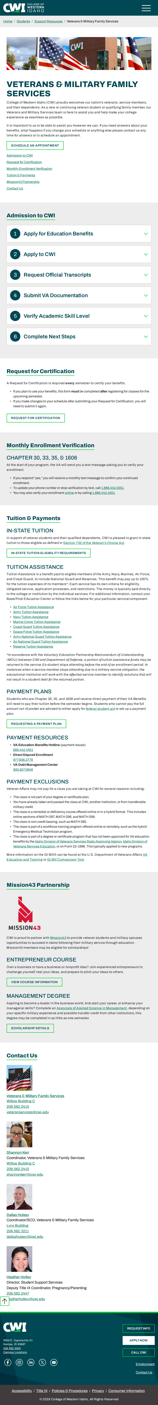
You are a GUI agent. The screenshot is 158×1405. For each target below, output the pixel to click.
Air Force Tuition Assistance (33, 607)
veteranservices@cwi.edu (28, 1112)
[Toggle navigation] (146, 8)
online (69, 493)
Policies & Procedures (70, 1391)
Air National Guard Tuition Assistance (40, 641)
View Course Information (34, 982)
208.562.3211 (18, 1231)
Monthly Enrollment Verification (29, 168)
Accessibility (22, 1391)
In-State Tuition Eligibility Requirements (48, 553)
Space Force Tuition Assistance (36, 631)
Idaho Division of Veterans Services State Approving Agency (78, 841)
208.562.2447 (18, 1293)
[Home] (14, 1327)
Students (23, 21)
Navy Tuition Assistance (30, 617)
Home (7, 21)
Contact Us (15, 188)
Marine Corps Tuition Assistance (36, 622)
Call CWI (138, 1352)
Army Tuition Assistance (31, 612)
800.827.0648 (23, 769)
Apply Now (139, 1340)
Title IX (42, 1391)
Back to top (4, 1301)
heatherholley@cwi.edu (26, 1299)
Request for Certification (24, 162)
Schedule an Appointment (35, 145)
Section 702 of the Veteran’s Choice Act (93, 543)
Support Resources (48, 21)
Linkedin (30, 1362)
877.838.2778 (23, 759)
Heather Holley (19, 1277)
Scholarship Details (30, 1028)
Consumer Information (126, 1391)
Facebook (7, 1362)
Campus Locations (15, 1352)
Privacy (98, 1391)
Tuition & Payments (21, 175)
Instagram (19, 1362)
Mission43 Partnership (23, 182)
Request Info (138, 1328)
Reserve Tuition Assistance (33, 646)
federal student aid (100, 708)
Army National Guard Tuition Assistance (42, 636)
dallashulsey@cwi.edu (25, 1237)
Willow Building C (21, 1101)
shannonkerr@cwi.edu (25, 1174)
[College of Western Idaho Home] (23, 7)
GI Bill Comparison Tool (65, 859)
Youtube (53, 1362)
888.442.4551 (23, 750)
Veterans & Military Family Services (35, 1096)
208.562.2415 (18, 1107)
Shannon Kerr (18, 1152)
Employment (145, 1364)
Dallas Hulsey (18, 1215)
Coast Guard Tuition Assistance (36, 627)
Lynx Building (17, 1225)
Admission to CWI (20, 155)
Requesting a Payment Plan (36, 723)
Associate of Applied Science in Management (92, 1008)
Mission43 (58, 937)
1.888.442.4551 (112, 488)
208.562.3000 (12, 1348)
